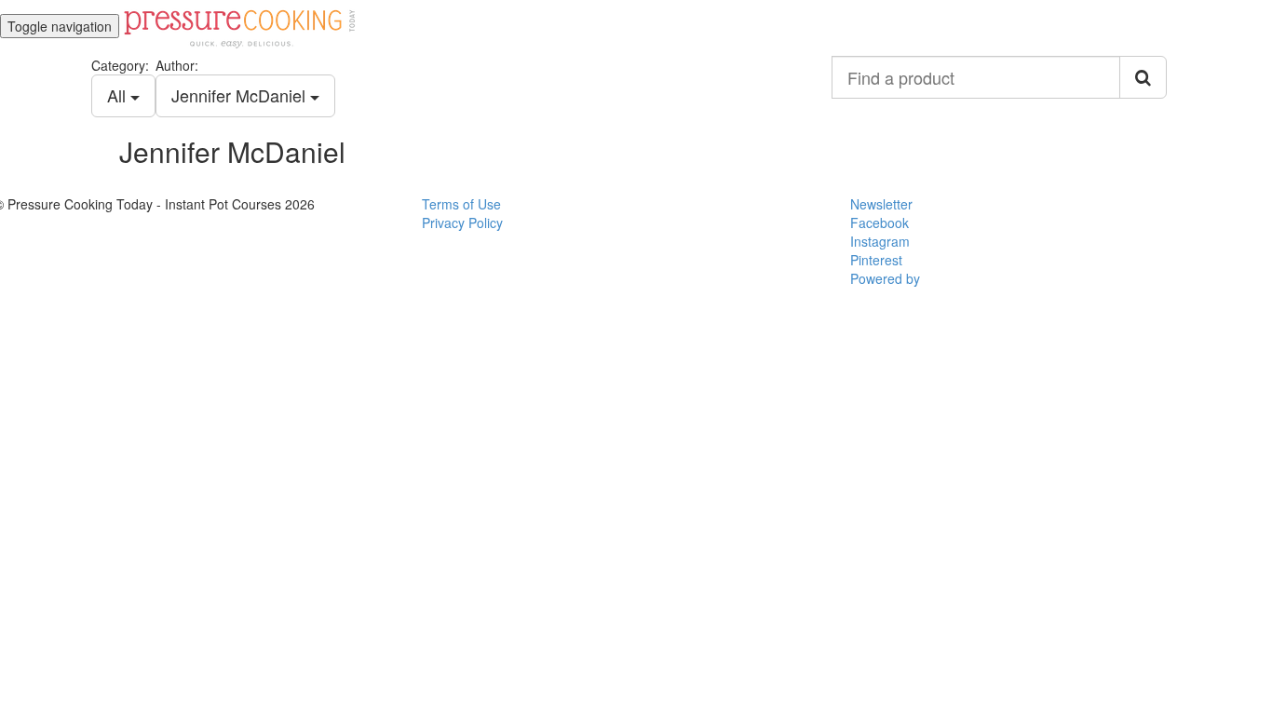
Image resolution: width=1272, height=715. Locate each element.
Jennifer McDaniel (240, 95)
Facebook (879, 222)
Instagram (880, 241)
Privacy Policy (462, 222)
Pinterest (876, 259)
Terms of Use (461, 204)
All (118, 95)
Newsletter (881, 204)
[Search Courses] (1143, 77)
